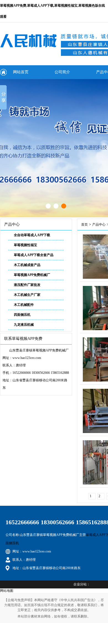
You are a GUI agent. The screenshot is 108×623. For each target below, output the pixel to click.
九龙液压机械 (24, 325)
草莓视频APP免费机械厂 (32, 275)
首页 (84, 224)
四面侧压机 (22, 315)
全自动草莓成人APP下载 (32, 235)
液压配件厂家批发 (27, 285)
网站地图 (6, 591)
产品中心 (99, 224)
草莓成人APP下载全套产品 (33, 255)
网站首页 (21, 72)
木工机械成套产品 (27, 265)
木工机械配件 (24, 305)
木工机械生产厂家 (27, 295)
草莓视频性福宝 (25, 245)
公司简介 (62, 72)
